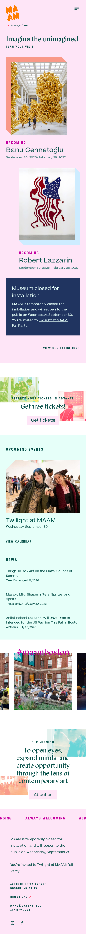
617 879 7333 (20, 910)
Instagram (12, 923)
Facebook (22, 923)
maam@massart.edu (26, 905)
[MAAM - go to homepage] (12, 13)
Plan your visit (20, 47)
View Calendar (19, 541)
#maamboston (43, 653)
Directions (19, 897)
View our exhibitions (61, 348)
